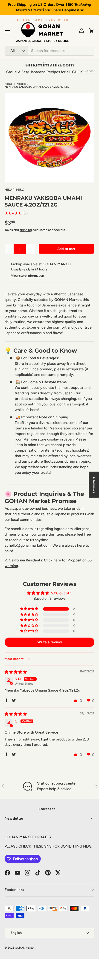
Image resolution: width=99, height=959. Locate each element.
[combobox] (49, 50)
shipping (26, 230)
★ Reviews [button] (94, 484)
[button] (92, 30)
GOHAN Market (25, 947)
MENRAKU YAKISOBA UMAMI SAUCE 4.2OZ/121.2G (37, 86)
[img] (16, 672)
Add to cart (66, 249)
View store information (27, 276)
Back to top (47, 809)
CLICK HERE (82, 72)
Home (8, 83)
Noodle (21, 83)
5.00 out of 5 (61, 593)
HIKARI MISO (14, 190)
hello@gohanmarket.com (30, 545)
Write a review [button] (49, 642)
